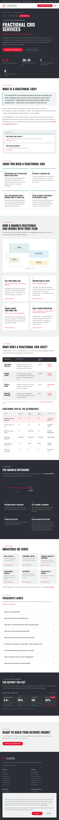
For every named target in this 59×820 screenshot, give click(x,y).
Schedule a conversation (46, 401)
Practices (9, 12)
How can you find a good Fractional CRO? (17, 631)
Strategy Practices (35, 778)
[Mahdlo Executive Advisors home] (9, 6)
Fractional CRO (34, 774)
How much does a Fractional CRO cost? (16, 618)
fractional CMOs (49, 473)
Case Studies (34, 791)
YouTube (45, 1)
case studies (50, 587)
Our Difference (5, 774)
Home (3, 12)
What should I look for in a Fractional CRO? (17, 663)
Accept (37, 813)
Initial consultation (10, 298)
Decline (49, 813)
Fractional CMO (13, 15)
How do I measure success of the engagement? (19, 657)
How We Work (5, 776)
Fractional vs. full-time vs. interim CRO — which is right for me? (23, 644)
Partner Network (6, 782)
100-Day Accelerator (36, 776)
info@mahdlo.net (52, 1)
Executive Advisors (6, 778)
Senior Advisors (6, 780)
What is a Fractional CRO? (12, 612)
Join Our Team (5, 784)
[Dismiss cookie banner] (53, 796)
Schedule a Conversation (45, 5)
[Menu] (55, 5)
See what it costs (32, 49)
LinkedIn (40, 1)
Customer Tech (34, 782)
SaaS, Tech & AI (6, 791)
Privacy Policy (44, 805)
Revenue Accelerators (36, 780)
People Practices (35, 784)
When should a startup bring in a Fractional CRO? (19, 637)
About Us (4, 772)
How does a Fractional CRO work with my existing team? (21, 624)
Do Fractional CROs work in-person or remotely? (19, 650)
